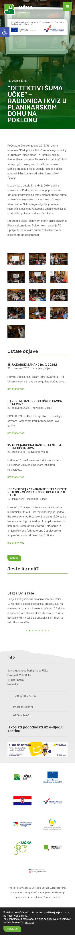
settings (29, 922)
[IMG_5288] (15, 296)
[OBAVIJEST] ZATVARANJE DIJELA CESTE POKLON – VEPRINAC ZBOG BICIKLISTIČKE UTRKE (37, 492)
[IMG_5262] (15, 260)
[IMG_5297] (58, 296)
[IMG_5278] (15, 278)
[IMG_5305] (15, 332)
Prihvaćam (12, 929)
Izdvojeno (38, 368)
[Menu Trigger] (67, 6)
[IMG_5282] (37, 278)
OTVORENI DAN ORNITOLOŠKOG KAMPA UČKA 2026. (34, 402)
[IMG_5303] (58, 314)
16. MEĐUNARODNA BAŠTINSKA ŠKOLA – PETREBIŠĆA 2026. (35, 446)
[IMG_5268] (37, 260)
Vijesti (48, 368)
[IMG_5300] (37, 314)
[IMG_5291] (37, 296)
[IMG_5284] (58, 278)
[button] (4, 32)
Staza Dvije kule (20, 593)
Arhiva (14, 558)
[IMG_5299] (15, 314)
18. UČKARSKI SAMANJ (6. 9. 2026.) (32, 364)
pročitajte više (15, 388)
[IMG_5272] (58, 260)
